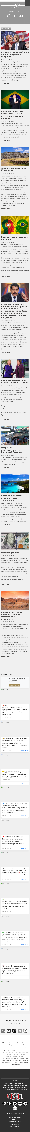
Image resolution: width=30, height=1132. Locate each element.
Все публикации (6, 28)
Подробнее (5, 83)
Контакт (15, 1075)
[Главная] (14, 1096)
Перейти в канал (15, 685)
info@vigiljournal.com (15, 1064)
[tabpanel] (15, 346)
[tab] (6, 29)
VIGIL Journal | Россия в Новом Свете (15, 6)
